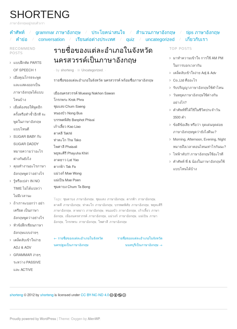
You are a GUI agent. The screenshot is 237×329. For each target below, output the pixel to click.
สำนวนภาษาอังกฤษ (155, 32)
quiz (130, 39)
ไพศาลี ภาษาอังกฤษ (112, 221)
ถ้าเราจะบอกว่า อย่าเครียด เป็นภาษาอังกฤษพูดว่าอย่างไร (28, 210)
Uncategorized (160, 39)
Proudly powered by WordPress (33, 318)
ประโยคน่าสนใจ (108, 32)
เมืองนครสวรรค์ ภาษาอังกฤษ (85, 215)
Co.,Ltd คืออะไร (185, 80)
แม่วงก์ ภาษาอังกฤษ (122, 215)
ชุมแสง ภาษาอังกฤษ (110, 199)
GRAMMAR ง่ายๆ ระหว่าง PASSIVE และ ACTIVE (27, 262)
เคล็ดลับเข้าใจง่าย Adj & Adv (194, 72)
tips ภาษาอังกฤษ (203, 32)
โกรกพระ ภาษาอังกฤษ (80, 221)
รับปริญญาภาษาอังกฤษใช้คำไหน (198, 87)
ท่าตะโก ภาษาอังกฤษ (97, 204)
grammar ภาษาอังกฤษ (58, 32)
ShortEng (40, 14)
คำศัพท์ (17, 32)
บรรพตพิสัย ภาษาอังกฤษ (132, 204)
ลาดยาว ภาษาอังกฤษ (88, 210)
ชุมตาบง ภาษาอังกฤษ (78, 199)
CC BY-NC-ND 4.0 (95, 294)
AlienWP (94, 318)
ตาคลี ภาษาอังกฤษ (67, 204)
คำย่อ (21, 39)
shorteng (67, 70)
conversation (51, 39)
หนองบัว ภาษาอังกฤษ (121, 210)
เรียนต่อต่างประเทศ (95, 39)
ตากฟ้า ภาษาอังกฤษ (141, 199)
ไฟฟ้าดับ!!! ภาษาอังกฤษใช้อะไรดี (198, 153)
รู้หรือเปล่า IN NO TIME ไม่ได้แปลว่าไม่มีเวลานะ (27, 188)
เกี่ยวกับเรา (196, 39)
